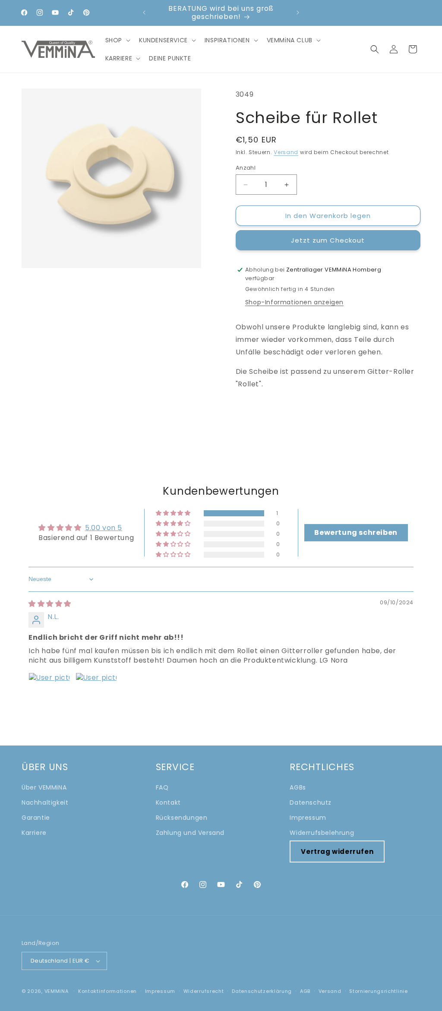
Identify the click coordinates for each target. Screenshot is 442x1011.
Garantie (36, 817)
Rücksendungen (182, 817)
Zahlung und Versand (190, 832)
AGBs (298, 787)
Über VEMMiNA (44, 787)
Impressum (308, 817)
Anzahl (246, 168)
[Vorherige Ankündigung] (144, 12)
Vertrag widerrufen (337, 851)
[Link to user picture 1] (49, 693)
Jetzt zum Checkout (328, 240)
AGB (305, 991)
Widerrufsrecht (203, 991)
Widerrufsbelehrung (322, 832)
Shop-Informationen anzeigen (294, 302)
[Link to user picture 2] (96, 693)
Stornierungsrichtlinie (378, 991)
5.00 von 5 (103, 528)
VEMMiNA (56, 991)
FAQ (162, 787)
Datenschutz (311, 802)
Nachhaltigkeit (45, 802)
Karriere (34, 832)
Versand (286, 152)
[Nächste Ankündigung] (297, 12)
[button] (117, 40)
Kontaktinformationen (107, 991)
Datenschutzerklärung (262, 991)
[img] (49, 604)
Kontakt (168, 802)
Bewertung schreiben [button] (355, 532)
